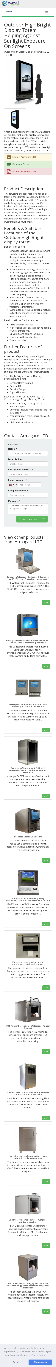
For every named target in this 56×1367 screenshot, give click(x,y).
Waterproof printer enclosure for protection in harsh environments (28, 963)
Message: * (14, 501)
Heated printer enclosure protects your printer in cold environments (28, 1157)
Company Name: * (18, 490)
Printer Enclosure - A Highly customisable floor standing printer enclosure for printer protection (28, 1285)
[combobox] (13, 485)
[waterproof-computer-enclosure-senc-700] (28, 688)
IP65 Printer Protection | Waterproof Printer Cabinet (28, 1027)
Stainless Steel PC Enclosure (28, 836)
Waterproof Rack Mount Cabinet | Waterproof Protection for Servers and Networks (28, 770)
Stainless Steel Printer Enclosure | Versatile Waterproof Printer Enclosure (28, 1093)
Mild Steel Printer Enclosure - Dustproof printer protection (28, 1220)
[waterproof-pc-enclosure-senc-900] (28, 882)
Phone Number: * (17, 480)
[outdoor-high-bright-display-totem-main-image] (28, 81)
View (46, 602)
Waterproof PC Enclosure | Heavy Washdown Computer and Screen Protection (28, 899)
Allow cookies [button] (40, 1362)
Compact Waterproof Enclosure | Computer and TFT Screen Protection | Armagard (28, 578)
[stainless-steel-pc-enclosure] (28, 820)
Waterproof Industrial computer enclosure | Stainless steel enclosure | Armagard (28, 641)
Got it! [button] (16, 1362)
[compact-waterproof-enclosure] (28, 561)
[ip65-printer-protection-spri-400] (28, 1009)
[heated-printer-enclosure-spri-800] (28, 1140)
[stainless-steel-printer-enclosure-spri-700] (28, 1076)
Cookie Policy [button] (38, 1355)
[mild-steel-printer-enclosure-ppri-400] (28, 1203)
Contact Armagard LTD (32, 519)
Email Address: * (17, 459)
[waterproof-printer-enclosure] (28, 946)
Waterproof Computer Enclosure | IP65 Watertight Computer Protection (28, 705)
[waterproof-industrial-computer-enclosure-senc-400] (28, 624)
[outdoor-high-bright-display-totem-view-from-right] (15, 119)
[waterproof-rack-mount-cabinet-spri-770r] (28, 752)
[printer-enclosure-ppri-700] (28, 1267)
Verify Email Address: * (20, 469)
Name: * (12, 448)
